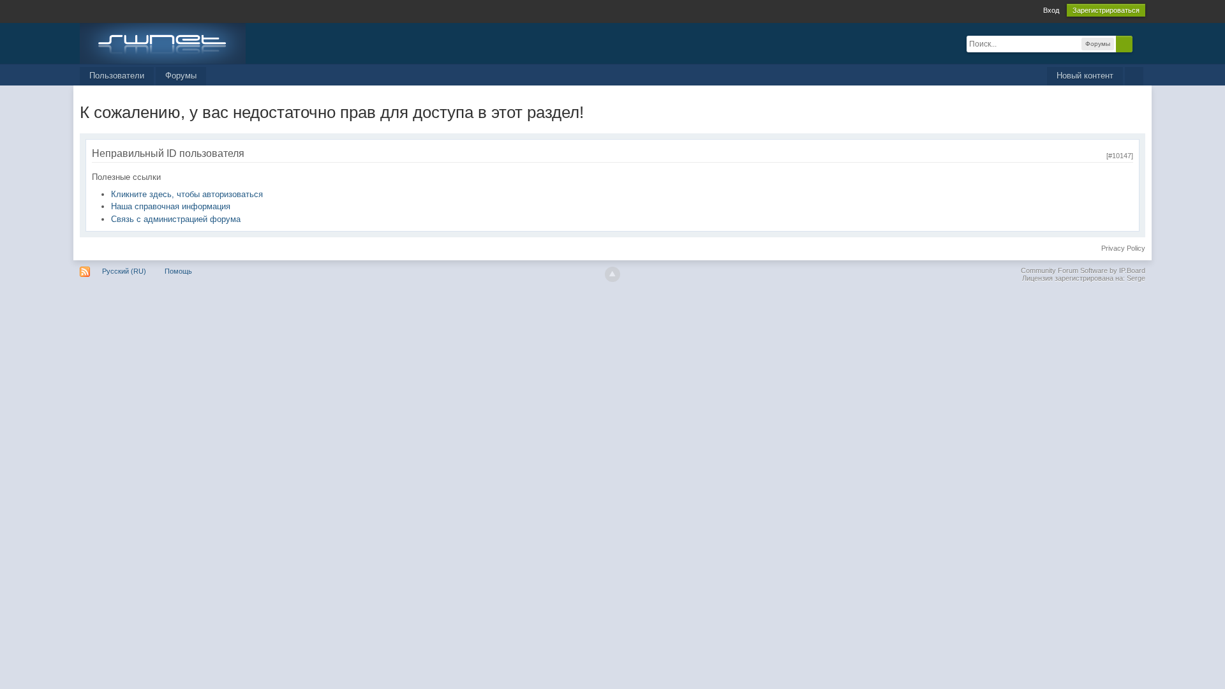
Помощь (178, 271)
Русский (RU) (124, 271)
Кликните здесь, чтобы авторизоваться (187, 194)
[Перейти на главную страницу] (163, 42)
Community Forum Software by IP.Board (1083, 270)
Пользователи (116, 75)
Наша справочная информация (170, 206)
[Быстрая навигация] (1134, 76)
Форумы (181, 75)
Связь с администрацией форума (176, 219)
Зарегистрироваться (1106, 10)
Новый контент (1085, 75)
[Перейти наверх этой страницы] (612, 274)
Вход (1051, 10)
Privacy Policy (1123, 248)
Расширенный (1140, 43)
